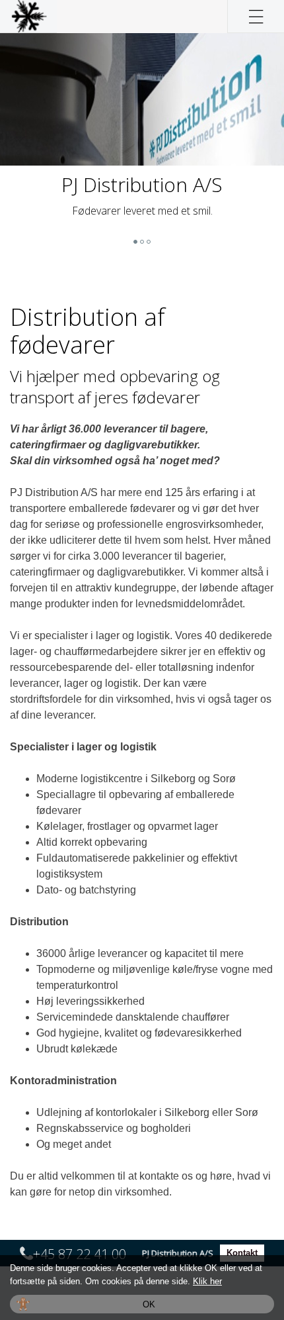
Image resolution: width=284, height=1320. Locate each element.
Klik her (207, 1281)
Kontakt (242, 1253)
